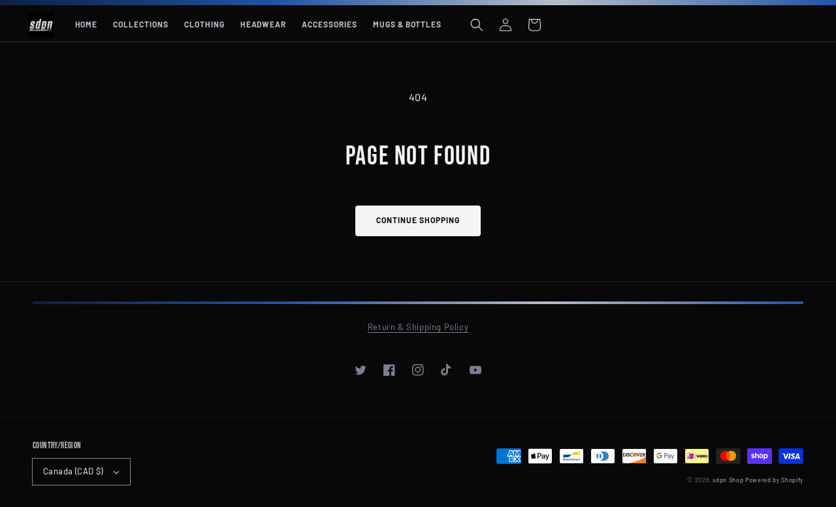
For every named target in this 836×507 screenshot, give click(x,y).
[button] (476, 24)
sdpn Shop (728, 480)
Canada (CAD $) (73, 471)
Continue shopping (417, 219)
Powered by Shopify (774, 480)
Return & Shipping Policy (418, 327)
